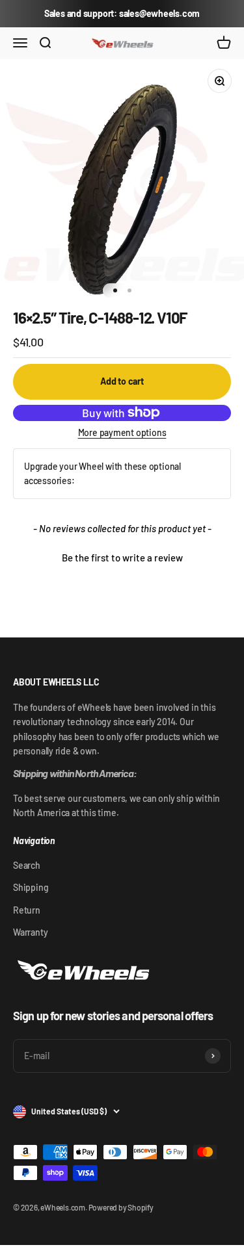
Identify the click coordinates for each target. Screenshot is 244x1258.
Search (26, 865)
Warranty (30, 932)
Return (26, 910)
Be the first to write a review (122, 557)
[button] (122, 556)
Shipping (30, 887)
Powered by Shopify (121, 1207)
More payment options (122, 432)
